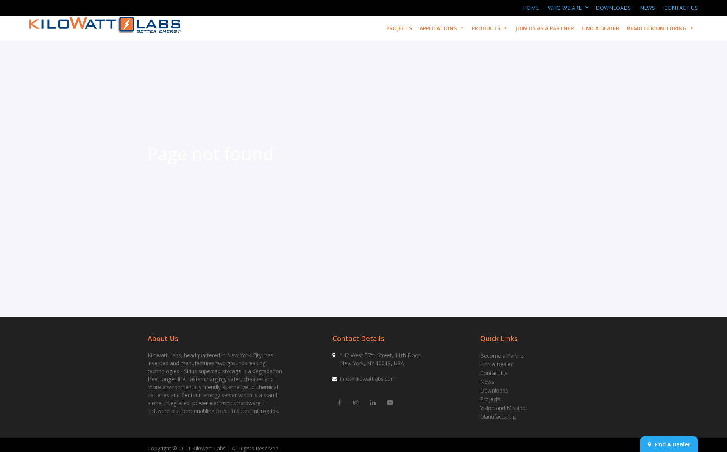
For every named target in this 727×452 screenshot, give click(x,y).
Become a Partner (502, 355)
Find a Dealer (600, 28)
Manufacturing (498, 416)
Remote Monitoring (656, 28)
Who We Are (565, 7)
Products (486, 28)
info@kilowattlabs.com (368, 378)
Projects (399, 28)
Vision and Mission (503, 407)
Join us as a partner (544, 28)
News (647, 7)
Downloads (613, 7)
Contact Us (681, 7)
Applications (438, 28)
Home (531, 7)
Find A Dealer (672, 444)
